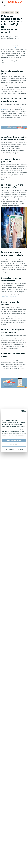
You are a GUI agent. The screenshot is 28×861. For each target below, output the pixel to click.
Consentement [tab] (5, 415)
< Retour (3, 5)
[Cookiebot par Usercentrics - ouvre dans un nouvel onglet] (20, 411)
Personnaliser (13, 444)
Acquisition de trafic (7, 12)
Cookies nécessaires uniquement (14, 449)
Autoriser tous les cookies (14, 440)
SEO (17, 12)
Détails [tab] (13, 415)
